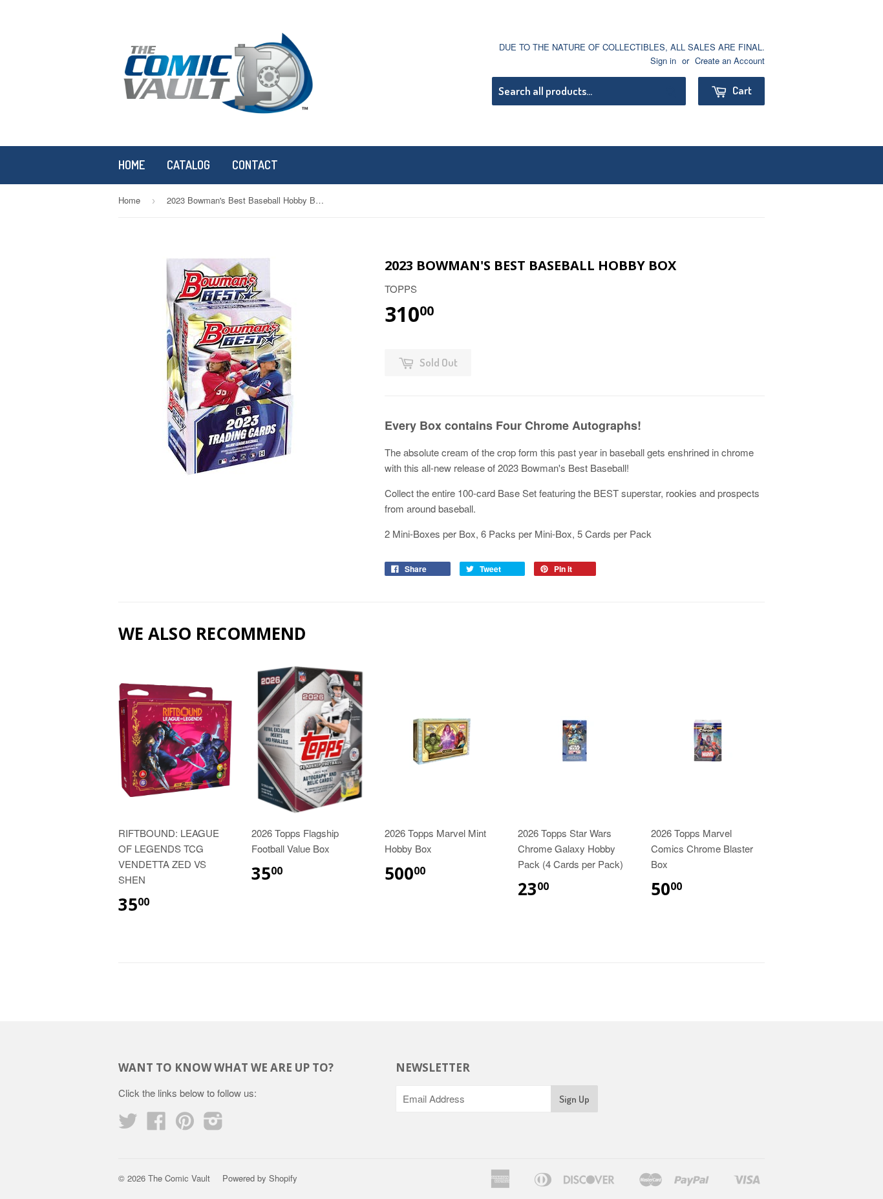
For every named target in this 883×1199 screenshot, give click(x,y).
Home (131, 165)
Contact (255, 165)
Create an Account (730, 60)
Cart (741, 90)
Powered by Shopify (259, 1178)
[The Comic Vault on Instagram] (213, 1124)
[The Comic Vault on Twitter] (128, 1124)
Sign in (663, 60)
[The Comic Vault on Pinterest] (185, 1124)
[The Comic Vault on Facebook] (156, 1124)
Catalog (188, 165)
